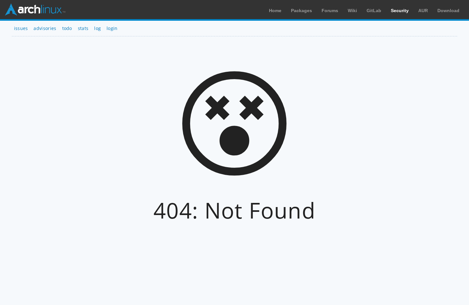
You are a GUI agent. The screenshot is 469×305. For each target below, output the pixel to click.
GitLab (374, 10)
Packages (301, 10)
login (112, 28)
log (97, 28)
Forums (330, 10)
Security (400, 10)
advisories (45, 28)
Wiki (352, 10)
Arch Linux (35, 9)
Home (275, 10)
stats (83, 28)
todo (67, 28)
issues (21, 28)
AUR (423, 10)
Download (448, 10)
